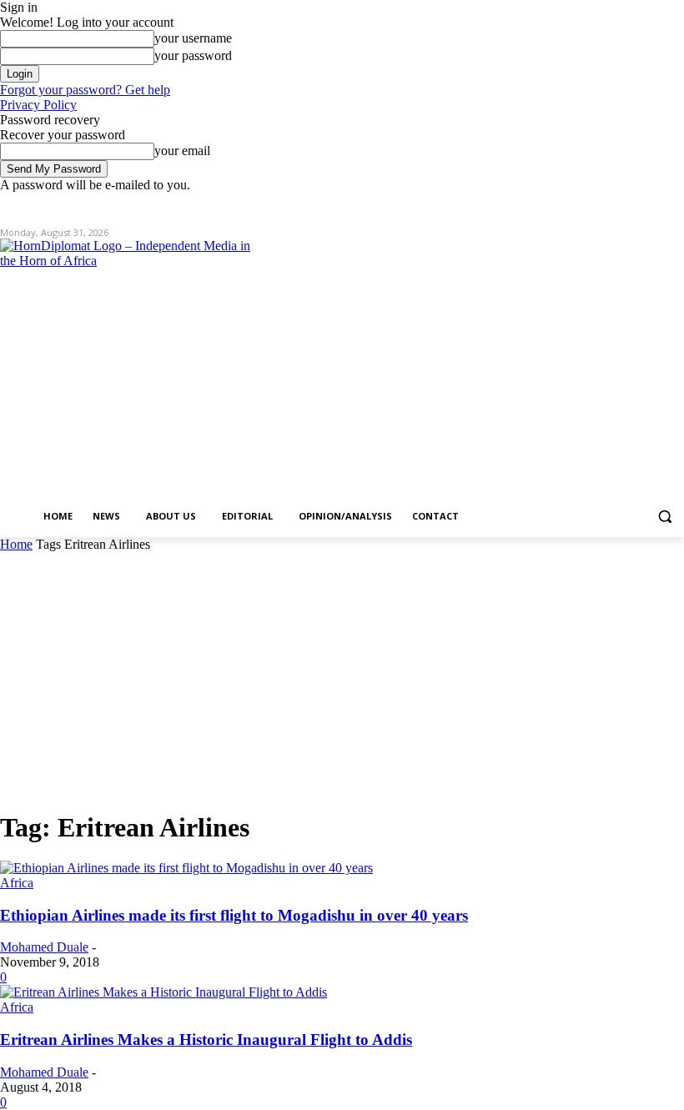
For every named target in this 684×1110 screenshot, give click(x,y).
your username (193, 38)
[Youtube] (674, 204)
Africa (16, 883)
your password (193, 55)
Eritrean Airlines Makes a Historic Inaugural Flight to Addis (206, 1039)
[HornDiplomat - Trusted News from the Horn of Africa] (147, 369)
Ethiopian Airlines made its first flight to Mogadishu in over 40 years (234, 915)
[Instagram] (605, 204)
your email (182, 150)
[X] (628, 204)
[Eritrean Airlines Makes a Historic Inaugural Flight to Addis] (163, 992)
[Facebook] (581, 204)
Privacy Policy (38, 105)
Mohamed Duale (44, 947)
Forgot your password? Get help (85, 90)
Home (16, 544)
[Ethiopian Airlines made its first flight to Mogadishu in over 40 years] (186, 868)
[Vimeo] (651, 204)
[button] (664, 516)
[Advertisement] (342, 677)
